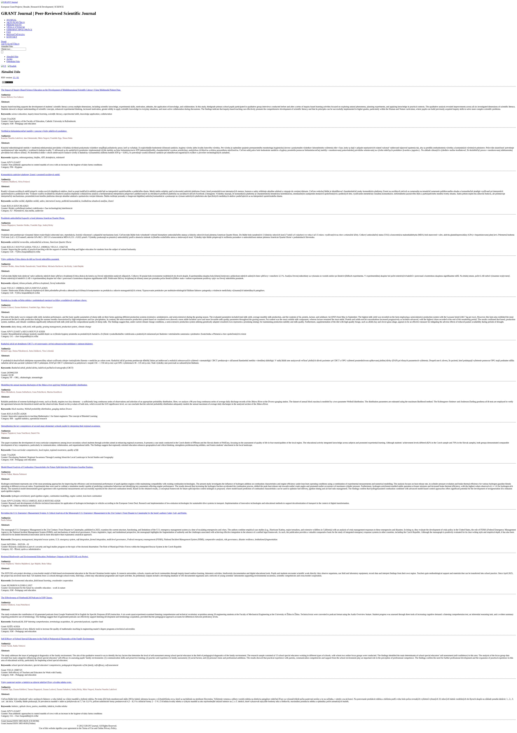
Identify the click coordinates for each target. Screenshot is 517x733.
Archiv (9, 59)
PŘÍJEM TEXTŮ (14, 25)
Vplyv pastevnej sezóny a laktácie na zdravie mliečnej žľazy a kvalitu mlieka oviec (36, 682)
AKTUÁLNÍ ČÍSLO (15, 22)
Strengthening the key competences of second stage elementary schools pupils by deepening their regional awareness (51, 426)
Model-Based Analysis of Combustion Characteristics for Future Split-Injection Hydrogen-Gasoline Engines (47, 467)
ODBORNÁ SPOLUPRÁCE (19, 30)
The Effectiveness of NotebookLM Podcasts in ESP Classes (27, 598)
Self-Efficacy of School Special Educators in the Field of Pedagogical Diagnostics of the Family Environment (48, 639)
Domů (3, 41)
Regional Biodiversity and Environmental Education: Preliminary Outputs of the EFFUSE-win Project (44, 556)
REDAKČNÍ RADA (15, 34)
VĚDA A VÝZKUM (15, 27)
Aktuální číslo (12, 57)
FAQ (8, 32)
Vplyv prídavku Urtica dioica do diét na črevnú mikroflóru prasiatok (30, 259)
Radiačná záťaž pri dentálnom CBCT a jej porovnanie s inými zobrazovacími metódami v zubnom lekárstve (47, 344)
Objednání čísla (13, 61)
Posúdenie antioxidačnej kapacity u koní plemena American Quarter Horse (33, 218)
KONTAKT (11, 37)
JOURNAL (11, 20)
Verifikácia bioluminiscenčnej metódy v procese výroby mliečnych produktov (34, 131)
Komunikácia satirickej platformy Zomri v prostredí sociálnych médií (30, 174)
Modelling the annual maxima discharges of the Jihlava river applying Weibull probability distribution (44, 385)
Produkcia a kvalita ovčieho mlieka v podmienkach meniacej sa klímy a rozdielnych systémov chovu (44, 300)
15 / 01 (16, 77)
